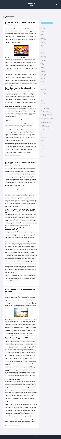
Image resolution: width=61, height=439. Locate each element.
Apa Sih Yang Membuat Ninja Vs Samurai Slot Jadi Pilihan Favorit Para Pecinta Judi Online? (47, 128)
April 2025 (42, 50)
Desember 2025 (43, 39)
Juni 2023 (42, 81)
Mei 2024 (42, 66)
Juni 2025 (42, 48)
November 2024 (43, 57)
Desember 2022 (43, 89)
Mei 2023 (42, 82)
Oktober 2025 (43, 42)
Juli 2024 (42, 63)
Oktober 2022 (43, 92)
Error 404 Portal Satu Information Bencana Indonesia (20, 23)
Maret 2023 (42, 85)
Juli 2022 (42, 96)
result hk (42, 140)
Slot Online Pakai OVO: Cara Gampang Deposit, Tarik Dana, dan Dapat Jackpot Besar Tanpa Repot (47, 110)
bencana (7, 155)
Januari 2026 (43, 38)
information (16, 155)
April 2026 (42, 34)
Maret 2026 (42, 35)
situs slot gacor (43, 137)
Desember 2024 (43, 56)
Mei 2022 (42, 99)
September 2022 (43, 93)
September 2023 (43, 77)
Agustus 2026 (43, 28)
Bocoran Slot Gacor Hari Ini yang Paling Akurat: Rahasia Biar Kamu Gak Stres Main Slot (47, 118)
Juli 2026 (42, 30)
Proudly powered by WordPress (24, 436)
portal (19, 155)
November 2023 (43, 74)
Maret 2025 (42, 52)
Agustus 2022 (43, 95)
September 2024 (43, 60)
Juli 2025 (42, 46)
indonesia (12, 155)
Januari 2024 (43, 71)
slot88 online (43, 145)
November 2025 (43, 41)
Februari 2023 (43, 86)
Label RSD (30, 3)
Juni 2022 (42, 97)
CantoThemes (39, 436)
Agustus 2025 (43, 45)
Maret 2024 (42, 68)
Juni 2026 (42, 31)
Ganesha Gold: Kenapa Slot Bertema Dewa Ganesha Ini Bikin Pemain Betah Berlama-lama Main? (47, 114)
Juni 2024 (42, 64)
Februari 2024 (43, 70)
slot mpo (42, 151)
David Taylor (16, 25)
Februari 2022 (43, 103)
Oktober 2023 (43, 75)
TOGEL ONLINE (43, 156)
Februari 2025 (43, 53)
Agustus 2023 (43, 78)
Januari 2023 (43, 88)
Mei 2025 (42, 49)
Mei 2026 (42, 32)
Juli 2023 (42, 79)
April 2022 (42, 100)
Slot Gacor (22, 25)
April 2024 (42, 67)
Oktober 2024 (43, 59)
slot (41, 134)
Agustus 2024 (43, 61)
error (10, 155)
